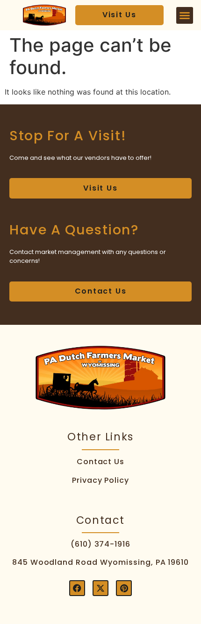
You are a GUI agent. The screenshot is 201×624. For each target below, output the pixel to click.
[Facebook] (77, 588)
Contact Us (101, 461)
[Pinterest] (124, 588)
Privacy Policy (100, 480)
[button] (184, 15)
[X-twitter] (100, 588)
